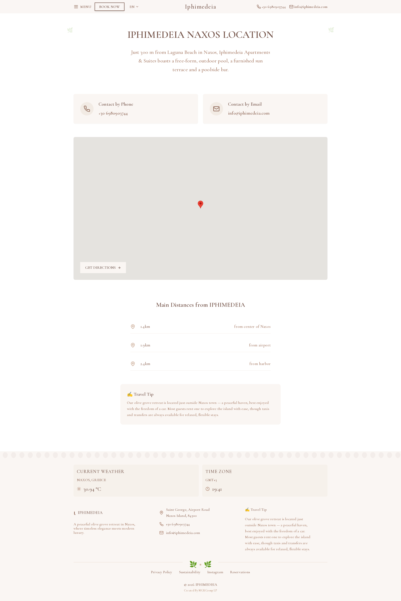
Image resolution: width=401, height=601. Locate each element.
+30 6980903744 (113, 113)
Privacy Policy (161, 572)
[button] (200, 204)
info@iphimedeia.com (249, 113)
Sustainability (190, 572)
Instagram (215, 572)
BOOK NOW (109, 6)
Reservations (240, 572)
